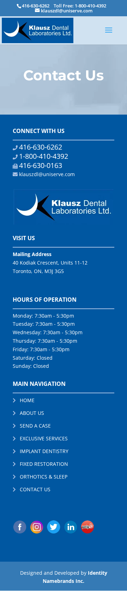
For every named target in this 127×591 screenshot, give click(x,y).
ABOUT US (32, 413)
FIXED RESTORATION (44, 463)
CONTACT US (35, 489)
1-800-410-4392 (43, 156)
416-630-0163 (40, 165)
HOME (27, 400)
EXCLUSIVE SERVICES (44, 438)
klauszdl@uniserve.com (47, 174)
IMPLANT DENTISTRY (44, 451)
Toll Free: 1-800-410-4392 (80, 5)
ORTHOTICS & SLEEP (43, 476)
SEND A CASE (35, 425)
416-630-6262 (35, 5)
